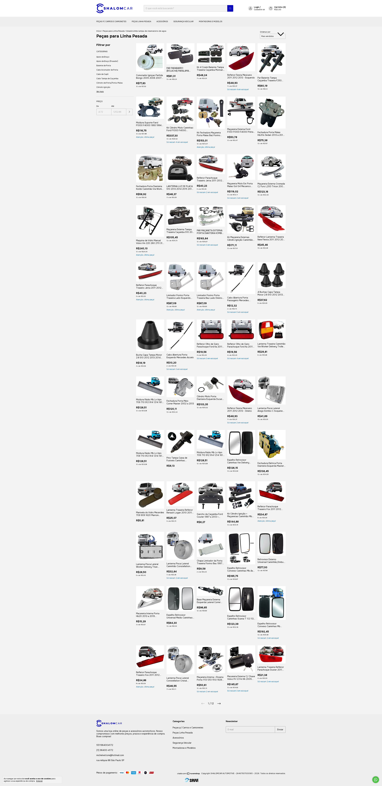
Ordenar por (265, 32)
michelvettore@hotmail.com (110, 755)
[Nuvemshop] (188, 774)
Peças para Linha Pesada (114, 31)
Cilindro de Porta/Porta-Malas (109, 83)
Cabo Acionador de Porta (107, 70)
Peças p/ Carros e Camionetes (111, 21)
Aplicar (129, 112)
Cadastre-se (259, 9)
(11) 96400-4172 (104, 750)
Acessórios (162, 21)
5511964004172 (104, 745)
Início (98, 31)
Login (256, 7)
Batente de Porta (103, 65)
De (97, 106)
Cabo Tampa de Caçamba (107, 78)
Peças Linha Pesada (141, 21)
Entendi (39, 781)
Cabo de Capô (102, 74)
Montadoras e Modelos (210, 21)
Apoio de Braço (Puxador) (107, 61)
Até (112, 106)
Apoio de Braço (102, 57)
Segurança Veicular (183, 21)
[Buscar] (230, 8)
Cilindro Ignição (103, 87)
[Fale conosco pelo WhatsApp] (375, 779)
